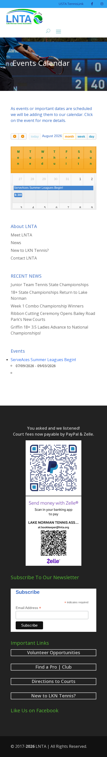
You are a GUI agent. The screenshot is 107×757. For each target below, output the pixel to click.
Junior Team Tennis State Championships (50, 284)
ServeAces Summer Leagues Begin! (43, 359)
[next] (22, 136)
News (16, 242)
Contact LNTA (24, 258)
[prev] (15, 136)
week (81, 136)
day (91, 136)
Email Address (28, 608)
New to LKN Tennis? (30, 250)
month (69, 136)
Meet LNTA (21, 235)
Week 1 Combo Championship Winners (47, 306)
